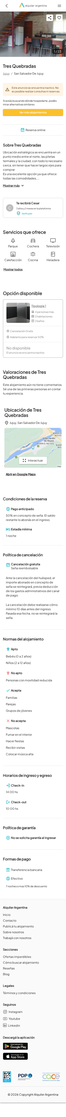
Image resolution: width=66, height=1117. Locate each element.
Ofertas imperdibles (17, 957)
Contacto (9, 920)
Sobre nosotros (13, 932)
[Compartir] (49, 17)
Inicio (6, 915)
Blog (6, 974)
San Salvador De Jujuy (29, 73)
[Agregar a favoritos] (59, 17)
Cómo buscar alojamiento (21, 962)
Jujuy (6, 73)
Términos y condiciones (19, 993)
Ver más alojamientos (33, 112)
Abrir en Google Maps (21, 474)
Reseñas (9, 968)
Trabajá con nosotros (17, 938)
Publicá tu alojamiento (18, 926)
